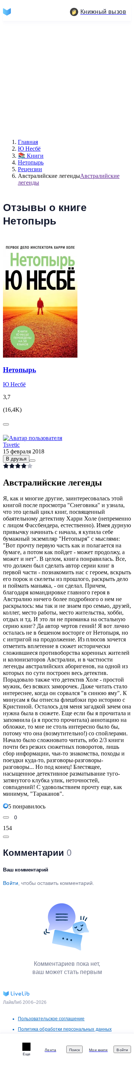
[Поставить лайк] (6, 817)
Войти (10, 883)
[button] (32, 460)
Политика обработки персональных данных (65, 1029)
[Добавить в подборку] (6, 424)
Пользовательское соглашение (51, 1018)
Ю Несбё (14, 384)
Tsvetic (11, 445)
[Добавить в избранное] (6, 837)
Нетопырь (19, 370)
